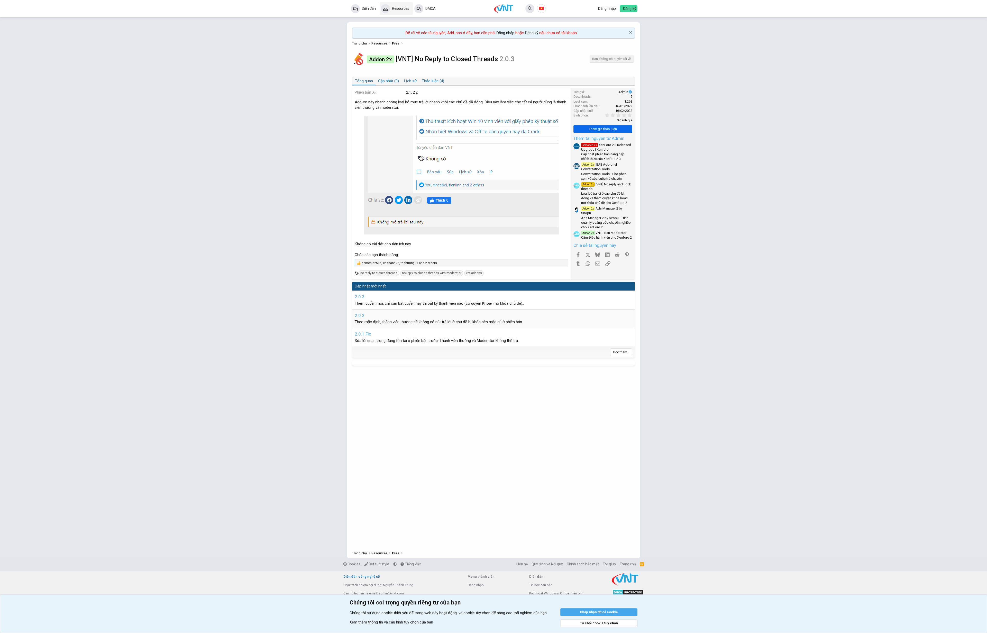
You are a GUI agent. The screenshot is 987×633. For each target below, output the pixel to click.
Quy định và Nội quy (547, 564)
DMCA (430, 8)
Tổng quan (364, 81)
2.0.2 (359, 315)
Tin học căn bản (540, 585)
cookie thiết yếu (394, 613)
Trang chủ (628, 564)
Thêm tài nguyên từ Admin (598, 138)
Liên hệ (522, 564)
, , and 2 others (399, 263)
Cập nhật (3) (388, 81)
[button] (395, 564)
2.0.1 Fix (363, 334)
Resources (400, 8)
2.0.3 (359, 296)
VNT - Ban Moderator (604, 233)
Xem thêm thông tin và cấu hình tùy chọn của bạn (391, 622)
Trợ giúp (609, 564)
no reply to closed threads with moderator (431, 273)
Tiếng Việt (412, 564)
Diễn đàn (369, 8)
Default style (378, 564)
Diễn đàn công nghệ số (361, 576)
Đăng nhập (505, 33)
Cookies (353, 564)
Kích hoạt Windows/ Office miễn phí (555, 593)
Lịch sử (410, 81)
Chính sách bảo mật (583, 564)
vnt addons (474, 273)
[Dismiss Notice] (630, 33)
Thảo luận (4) (433, 81)
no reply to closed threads (378, 273)
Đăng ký (531, 33)
